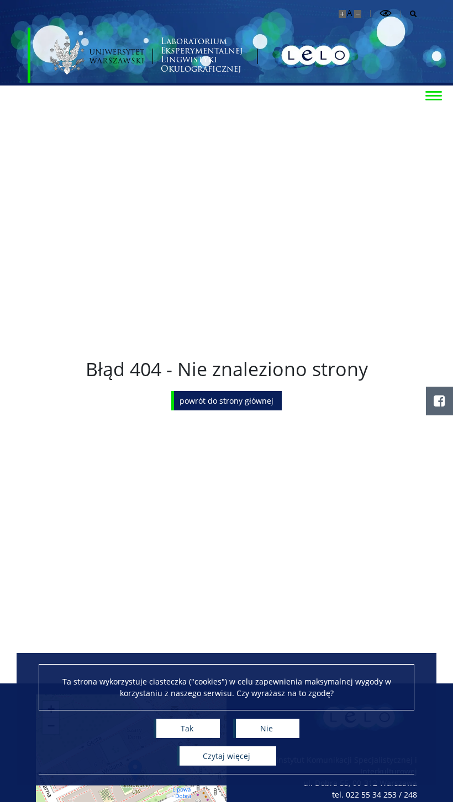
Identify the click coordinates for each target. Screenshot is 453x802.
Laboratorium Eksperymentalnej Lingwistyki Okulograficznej (202, 55)
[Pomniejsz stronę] (357, 14)
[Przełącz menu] (433, 95)
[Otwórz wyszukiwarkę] (409, 14)
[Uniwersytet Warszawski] (97, 55)
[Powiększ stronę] (342, 14)
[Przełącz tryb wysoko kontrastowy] (385, 13)
